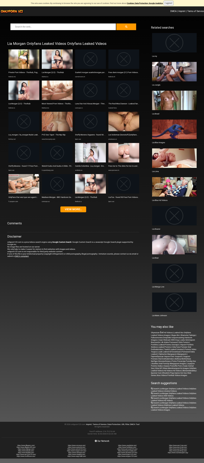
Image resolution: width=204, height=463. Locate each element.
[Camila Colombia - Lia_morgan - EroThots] (90, 162)
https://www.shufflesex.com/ (26, 456)
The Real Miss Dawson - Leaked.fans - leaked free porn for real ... (135, 103)
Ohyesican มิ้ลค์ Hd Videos (161, 332)
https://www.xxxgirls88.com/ (76, 456)
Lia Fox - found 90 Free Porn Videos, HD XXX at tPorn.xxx (131, 197)
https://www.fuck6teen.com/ (127, 447)
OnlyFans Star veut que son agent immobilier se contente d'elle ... (35, 197)
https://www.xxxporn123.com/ (76, 451)
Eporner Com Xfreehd (160, 373)
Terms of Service (195, 11)
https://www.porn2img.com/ (178, 447)
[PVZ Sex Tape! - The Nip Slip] (57, 130)
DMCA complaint (22, 256)
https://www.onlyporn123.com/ (127, 456)
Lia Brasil (155, 114)
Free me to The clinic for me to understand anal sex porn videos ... (135, 166)
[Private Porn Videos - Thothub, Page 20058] (23, 68)
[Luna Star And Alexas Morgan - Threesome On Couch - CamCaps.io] (90, 99)
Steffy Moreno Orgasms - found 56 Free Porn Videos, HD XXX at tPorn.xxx (105, 135)
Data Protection (114, 424)
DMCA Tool (134, 424)
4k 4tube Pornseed (169, 342)
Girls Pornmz (184, 342)
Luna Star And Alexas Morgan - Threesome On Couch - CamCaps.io (102, 103)
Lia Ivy (154, 56)
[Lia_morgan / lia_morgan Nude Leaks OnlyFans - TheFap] (23, 130)
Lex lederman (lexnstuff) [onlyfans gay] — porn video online (132, 135)
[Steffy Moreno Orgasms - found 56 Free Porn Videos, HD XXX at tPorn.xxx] (90, 130)
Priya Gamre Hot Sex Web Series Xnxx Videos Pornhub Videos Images (171, 374)
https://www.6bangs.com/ (26, 449)
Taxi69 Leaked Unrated (173, 349)
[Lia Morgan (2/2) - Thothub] (23, 99)
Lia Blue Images (158, 142)
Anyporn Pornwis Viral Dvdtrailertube (170, 357)
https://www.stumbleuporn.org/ (178, 453)
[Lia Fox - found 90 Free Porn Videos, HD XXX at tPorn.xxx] (123, 193)
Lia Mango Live (158, 287)
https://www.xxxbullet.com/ (76, 447)
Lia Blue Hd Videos (160, 200)
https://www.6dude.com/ (26, 451)
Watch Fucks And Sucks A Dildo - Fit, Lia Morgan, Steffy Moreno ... (69, 166)
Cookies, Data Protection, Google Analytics (145, 3)
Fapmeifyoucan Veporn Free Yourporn (166, 356)
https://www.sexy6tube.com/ (127, 445)
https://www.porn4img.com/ (178, 451)
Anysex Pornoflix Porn (172, 366)
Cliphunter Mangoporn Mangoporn (172, 354)
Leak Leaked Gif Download (169, 352)
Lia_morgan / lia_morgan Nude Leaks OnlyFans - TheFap (31, 135)
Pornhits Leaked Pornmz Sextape (165, 344)
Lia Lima (155, 171)
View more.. (73, 209)
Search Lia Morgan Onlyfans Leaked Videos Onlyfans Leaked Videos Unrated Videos (173, 389)
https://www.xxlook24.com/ (76, 454)
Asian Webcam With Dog (168, 340)
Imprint (181, 11)
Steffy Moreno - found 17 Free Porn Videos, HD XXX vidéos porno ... (36, 166)
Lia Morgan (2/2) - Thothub (19, 103)
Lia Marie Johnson (159, 315)
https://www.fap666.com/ (26, 453)
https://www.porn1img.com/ (178, 445)
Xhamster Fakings (188, 335)
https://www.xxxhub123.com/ (76, 449)
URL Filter (125, 424)
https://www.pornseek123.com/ (127, 449)
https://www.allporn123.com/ (127, 454)
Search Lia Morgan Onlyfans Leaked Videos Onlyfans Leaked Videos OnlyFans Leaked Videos (173, 404)
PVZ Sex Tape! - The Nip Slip (54, 135)
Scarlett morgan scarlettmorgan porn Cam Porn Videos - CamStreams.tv (104, 72)
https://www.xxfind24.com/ (76, 453)
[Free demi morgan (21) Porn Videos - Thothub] (123, 68)
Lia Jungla (156, 85)
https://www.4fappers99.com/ (26, 447)
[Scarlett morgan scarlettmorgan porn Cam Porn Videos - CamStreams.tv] (90, 68)
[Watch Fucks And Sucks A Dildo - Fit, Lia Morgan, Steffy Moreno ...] (57, 162)
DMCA (173, 11)
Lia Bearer (156, 229)
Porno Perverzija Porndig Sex (184, 361)
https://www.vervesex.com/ (77, 445)
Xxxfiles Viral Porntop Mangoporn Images (169, 363)
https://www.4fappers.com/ (26, 445)
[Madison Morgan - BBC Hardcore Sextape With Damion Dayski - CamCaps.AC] (57, 193)
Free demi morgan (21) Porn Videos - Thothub (127, 72)
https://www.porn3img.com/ (178, 449)
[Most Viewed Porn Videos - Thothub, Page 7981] (57, 99)
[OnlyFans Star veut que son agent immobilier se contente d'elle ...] (23, 193)
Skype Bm (175, 335)
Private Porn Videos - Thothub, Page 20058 (26, 72)
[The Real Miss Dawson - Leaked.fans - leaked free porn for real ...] (123, 99)
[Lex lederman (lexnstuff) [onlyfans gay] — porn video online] (123, 130)
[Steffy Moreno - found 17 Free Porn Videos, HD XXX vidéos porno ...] (23, 162)
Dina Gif (158, 368)
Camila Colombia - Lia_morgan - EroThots (92, 166)
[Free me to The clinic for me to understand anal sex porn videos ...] (123, 162)
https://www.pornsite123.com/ (26, 454)
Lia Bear (155, 258)
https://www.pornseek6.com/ (127, 451)
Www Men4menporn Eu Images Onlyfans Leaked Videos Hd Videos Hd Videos (173, 369)
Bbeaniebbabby (189, 370)
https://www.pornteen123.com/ (127, 453)
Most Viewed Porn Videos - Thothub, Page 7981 (62, 103)
